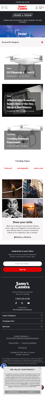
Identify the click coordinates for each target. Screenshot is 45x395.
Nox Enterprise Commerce (22, 310)
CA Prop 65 (22, 348)
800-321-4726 (23, 2)
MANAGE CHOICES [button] (13, 392)
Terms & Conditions (29, 343)
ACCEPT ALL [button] (31, 392)
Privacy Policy (14, 343)
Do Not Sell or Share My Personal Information (22, 338)
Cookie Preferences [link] (21, 336)
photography (22, 168)
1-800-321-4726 (22, 298)
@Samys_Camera (22, 237)
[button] (40, 368)
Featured (8, 168)
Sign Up (22, 269)
